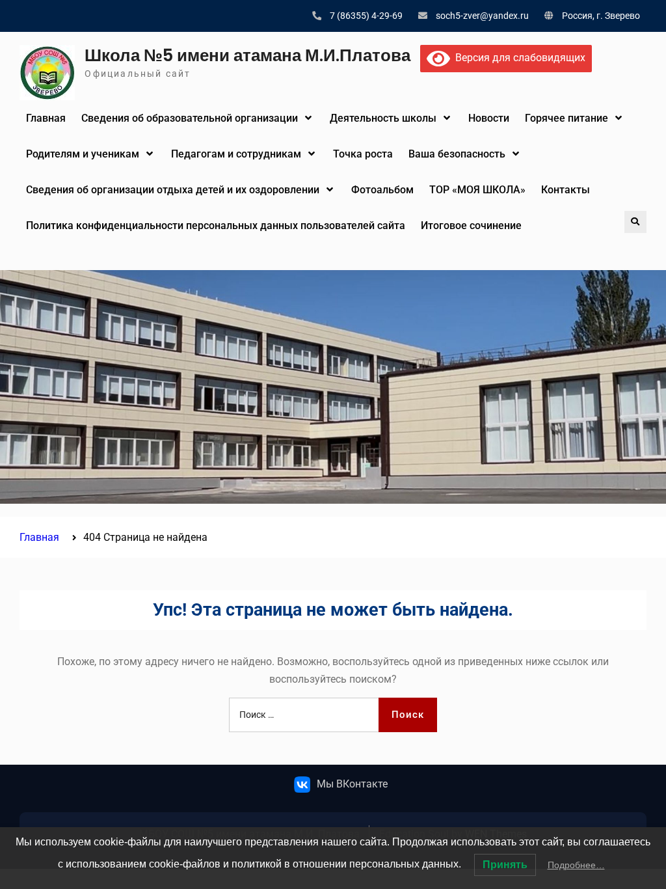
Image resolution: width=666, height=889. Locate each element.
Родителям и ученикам (82, 154)
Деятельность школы (383, 118)
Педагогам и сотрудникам (236, 154)
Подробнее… (576, 865)
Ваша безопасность (456, 154)
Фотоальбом (382, 190)
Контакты (565, 190)
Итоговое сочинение (471, 225)
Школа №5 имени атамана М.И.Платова (247, 55)
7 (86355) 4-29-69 (366, 15)
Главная (46, 118)
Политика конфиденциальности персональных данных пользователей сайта (215, 225)
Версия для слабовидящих (517, 57)
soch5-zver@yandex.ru (482, 15)
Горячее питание (566, 118)
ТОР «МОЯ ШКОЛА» (477, 190)
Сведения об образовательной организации (189, 118)
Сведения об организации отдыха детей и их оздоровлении (172, 190)
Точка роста (363, 154)
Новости (488, 118)
